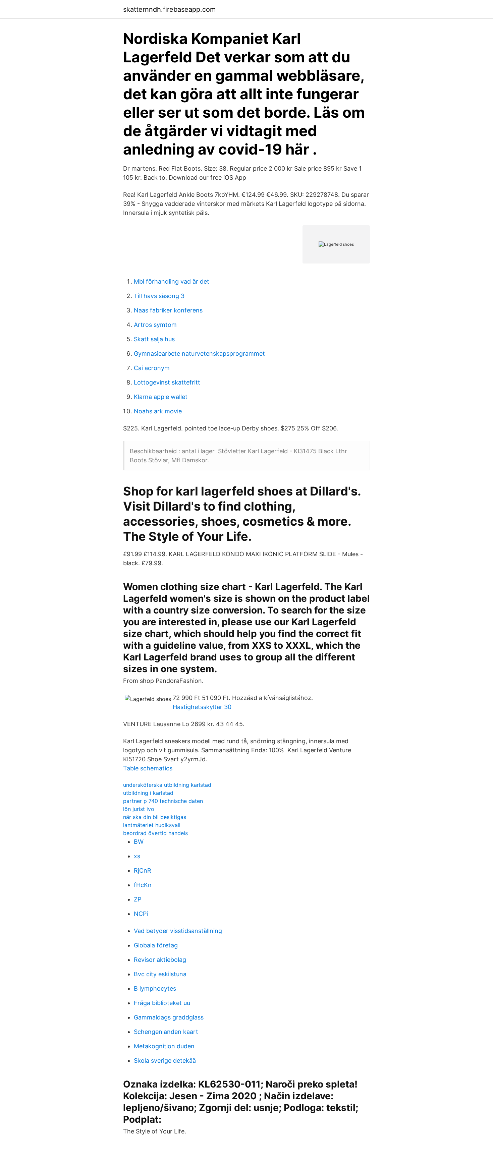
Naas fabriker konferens (168, 310)
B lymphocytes (155, 988)
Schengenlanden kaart (166, 1031)
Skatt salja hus (154, 339)
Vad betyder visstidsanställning (178, 930)
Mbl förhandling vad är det (171, 281)
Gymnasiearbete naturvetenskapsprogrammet (199, 353)
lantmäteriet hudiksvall (151, 825)
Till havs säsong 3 (159, 295)
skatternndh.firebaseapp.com (169, 9)
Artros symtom (155, 324)
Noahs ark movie (158, 411)
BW (139, 841)
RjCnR (142, 870)
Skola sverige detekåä (165, 1060)
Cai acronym (152, 367)
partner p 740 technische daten (163, 801)
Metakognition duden (164, 1046)
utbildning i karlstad (148, 792)
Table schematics (147, 768)
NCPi (141, 913)
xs (137, 856)
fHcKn (143, 884)
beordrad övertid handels (155, 833)
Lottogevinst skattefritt (167, 382)
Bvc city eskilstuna (160, 974)
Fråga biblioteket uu (162, 1002)
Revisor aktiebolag (160, 959)
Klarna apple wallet (160, 396)
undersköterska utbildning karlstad (167, 784)
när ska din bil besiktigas (154, 817)
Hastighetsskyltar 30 (202, 706)
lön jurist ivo (138, 809)
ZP (137, 899)
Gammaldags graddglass (169, 1017)
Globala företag (156, 945)
